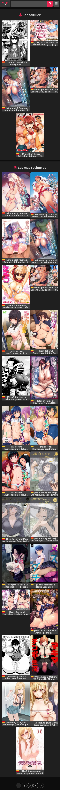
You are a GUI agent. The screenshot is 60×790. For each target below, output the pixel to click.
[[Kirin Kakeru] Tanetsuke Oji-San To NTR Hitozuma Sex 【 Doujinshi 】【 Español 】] (44, 329)
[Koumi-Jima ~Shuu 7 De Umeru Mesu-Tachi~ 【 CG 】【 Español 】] (44, 77)
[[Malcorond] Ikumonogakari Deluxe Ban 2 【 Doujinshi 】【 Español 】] (44, 425)
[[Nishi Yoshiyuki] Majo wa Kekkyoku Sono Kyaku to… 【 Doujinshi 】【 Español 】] (44, 517)
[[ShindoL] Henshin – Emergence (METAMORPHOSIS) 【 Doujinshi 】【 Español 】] (16, 40)
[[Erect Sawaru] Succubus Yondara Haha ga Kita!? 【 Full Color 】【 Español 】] (16, 599)
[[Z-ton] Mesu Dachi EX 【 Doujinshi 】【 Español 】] (16, 563)
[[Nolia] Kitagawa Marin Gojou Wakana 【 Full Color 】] (44, 701)
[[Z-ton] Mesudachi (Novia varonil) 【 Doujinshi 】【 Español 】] (44, 563)
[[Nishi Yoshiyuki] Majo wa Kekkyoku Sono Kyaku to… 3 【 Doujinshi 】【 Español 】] (44, 471)
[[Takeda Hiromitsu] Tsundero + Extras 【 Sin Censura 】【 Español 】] (16, 284)
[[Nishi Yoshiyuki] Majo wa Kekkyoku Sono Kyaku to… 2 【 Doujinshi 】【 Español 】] (16, 517)
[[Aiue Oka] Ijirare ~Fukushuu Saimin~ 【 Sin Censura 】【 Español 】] (30, 132)
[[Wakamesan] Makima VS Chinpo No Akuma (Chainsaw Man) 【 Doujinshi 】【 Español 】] (44, 655)
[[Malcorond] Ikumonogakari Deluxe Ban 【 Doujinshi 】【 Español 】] (16, 471)
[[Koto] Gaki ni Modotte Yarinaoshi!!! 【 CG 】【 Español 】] (44, 30)
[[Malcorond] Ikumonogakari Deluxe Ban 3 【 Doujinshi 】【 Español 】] (16, 425)
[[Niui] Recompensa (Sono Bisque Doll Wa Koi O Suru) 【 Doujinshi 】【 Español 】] (30, 748)
